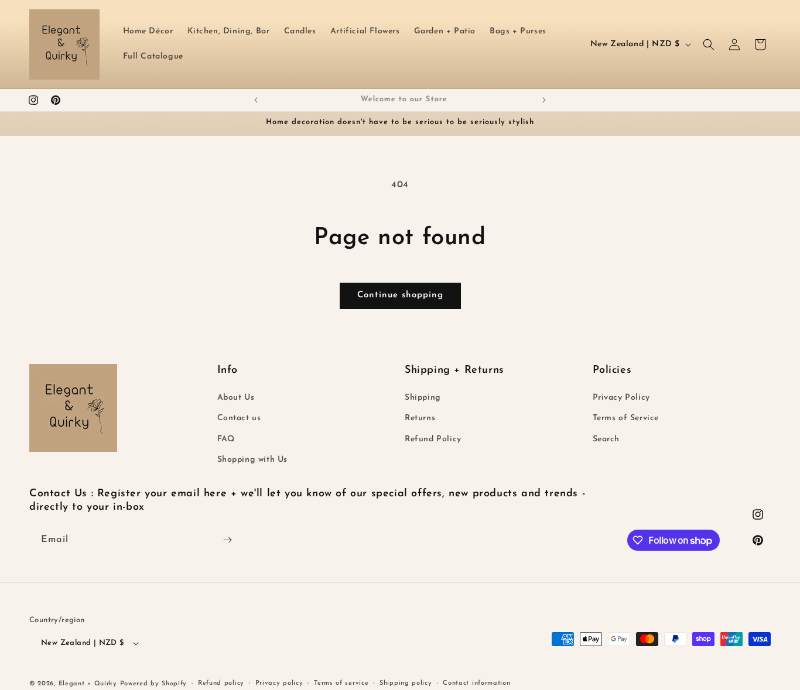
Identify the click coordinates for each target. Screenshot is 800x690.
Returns (420, 418)
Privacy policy (279, 683)
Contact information (476, 683)
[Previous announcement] (256, 100)
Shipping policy (406, 683)
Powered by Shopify (153, 684)
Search (606, 439)
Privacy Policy (621, 397)
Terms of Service (626, 418)
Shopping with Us (252, 459)
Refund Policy (433, 439)
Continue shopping (400, 295)
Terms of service (341, 683)
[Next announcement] (544, 100)
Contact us (239, 418)
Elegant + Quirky (88, 684)
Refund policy (221, 683)
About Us (236, 397)
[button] (709, 44)
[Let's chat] (227, 540)
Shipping (423, 397)
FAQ (226, 439)
